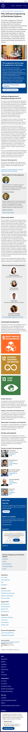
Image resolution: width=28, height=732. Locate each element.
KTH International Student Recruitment (10, 642)
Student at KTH (4, 669)
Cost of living (4, 619)
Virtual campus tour (6, 524)
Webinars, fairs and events (7, 595)
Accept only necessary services (11, 725)
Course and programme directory (8, 700)
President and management (7, 688)
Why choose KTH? (5, 604)
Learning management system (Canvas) (10, 705)
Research (3, 661)
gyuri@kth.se (12, 492)
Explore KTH (5, 545)
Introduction (5, 558)
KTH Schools (4, 683)
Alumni (2, 672)
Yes (10, 540)
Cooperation (4, 664)
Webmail (3, 702)
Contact (4, 568)
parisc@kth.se (12, 453)
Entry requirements (6, 563)
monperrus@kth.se (13, 463)
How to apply (4, 577)
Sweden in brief (4, 624)
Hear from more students (8, 212)
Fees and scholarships (7, 566)
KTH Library (3, 681)
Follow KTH (6, 511)
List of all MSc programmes (7, 632)
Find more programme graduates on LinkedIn (12, 316)
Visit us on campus (5, 598)
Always (16, 540)
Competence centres (6, 686)
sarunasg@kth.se (13, 482)
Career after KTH (5, 611)
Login (25, 1)
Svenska (20, 5)
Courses (4, 561)
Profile (10, 455)
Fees (2, 582)
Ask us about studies (6, 590)
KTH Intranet (4, 674)
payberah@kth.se (13, 473)
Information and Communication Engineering (12, 72)
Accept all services (8, 728)
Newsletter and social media (7, 593)
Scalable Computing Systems (9, 74)
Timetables (3, 697)
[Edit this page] (1, 646)
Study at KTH (4, 659)
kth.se (2, 1)
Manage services (8, 721)
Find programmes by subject (7, 635)
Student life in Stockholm (7, 617)
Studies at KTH (4, 609)
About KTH (3, 666)
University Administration (7, 691)
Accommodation (5, 622)
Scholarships (4, 584)
